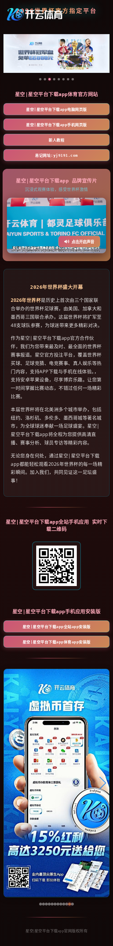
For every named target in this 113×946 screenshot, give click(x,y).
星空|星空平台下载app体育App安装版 (57, 642)
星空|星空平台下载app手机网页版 (56, 125)
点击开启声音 (83, 242)
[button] (10, 783)
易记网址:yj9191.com (56, 155)
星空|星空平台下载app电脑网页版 (56, 109)
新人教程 (56, 140)
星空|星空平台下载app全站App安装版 (57, 626)
